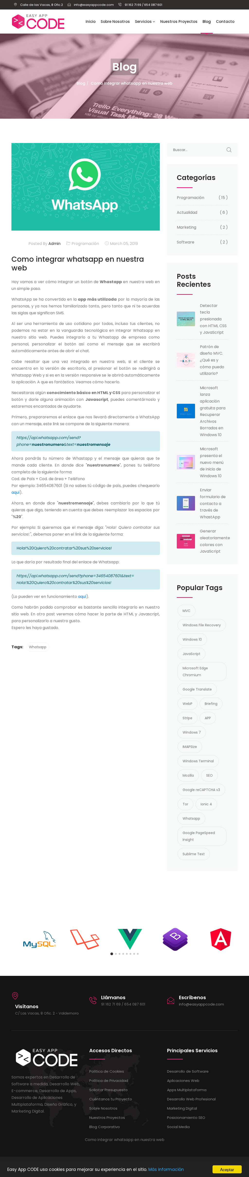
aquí (15, 492)
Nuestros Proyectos (178, 21)
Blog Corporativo (104, 1126)
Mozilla (188, 775)
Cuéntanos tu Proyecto (110, 1099)
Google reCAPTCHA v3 (201, 789)
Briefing (211, 703)
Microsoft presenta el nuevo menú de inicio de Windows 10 (211, 462)
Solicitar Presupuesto (108, 1089)
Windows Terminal (198, 761)
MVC (186, 610)
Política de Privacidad (108, 1080)
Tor (185, 804)
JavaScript (191, 653)
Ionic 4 (206, 804)
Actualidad (187, 212)
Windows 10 (192, 639)
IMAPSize (190, 746)
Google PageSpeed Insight (199, 836)
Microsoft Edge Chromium (195, 671)
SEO (209, 775)
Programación (85, 243)
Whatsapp (37, 647)
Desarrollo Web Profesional (191, 1099)
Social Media (178, 1126)
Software (185, 242)
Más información (166, 1169)
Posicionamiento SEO (186, 1117)
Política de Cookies (106, 1071)
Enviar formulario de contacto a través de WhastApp (213, 503)
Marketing (186, 227)
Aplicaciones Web (183, 1080)
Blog (207, 21)
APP (208, 718)
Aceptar (227, 1169)
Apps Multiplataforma (186, 1089)
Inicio (91, 21)
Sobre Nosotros (115, 21)
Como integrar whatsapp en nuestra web (131, 83)
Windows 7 (192, 732)
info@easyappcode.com (201, 1004)
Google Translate (197, 689)
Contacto (225, 21)
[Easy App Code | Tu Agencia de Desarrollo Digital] (38, 21)
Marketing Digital (182, 1108)
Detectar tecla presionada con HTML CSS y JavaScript (213, 319)
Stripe (187, 718)
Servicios (144, 21)
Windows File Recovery (202, 625)
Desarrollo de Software (188, 1071)
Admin (54, 243)
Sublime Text (194, 854)
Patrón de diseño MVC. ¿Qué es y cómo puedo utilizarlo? (212, 360)
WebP (187, 703)
